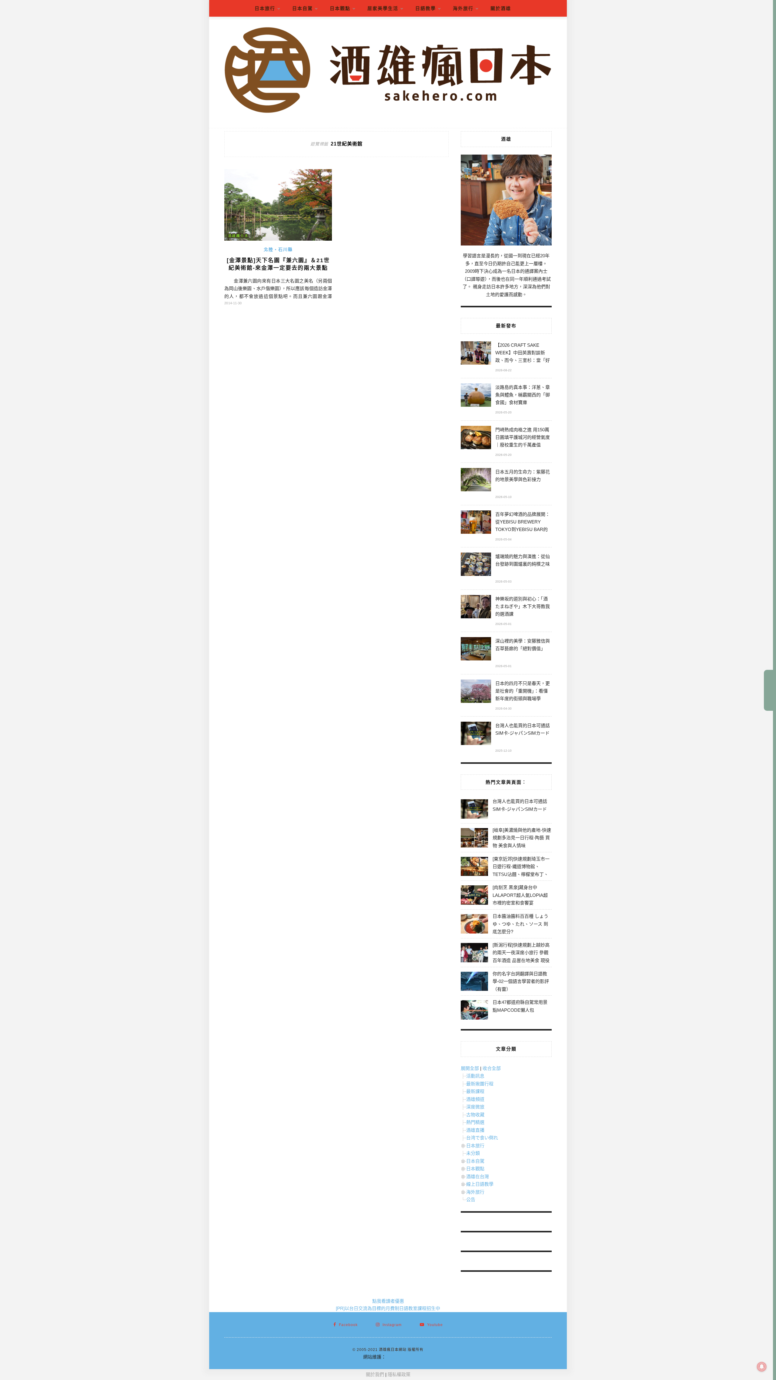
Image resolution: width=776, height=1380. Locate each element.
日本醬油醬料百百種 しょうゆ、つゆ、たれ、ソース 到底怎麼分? (520, 924)
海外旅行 (463, 8)
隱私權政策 (399, 1374)
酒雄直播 (475, 1130)
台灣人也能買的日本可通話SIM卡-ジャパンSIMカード (522, 729)
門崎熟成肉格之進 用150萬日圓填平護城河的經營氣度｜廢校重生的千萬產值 (522, 437)
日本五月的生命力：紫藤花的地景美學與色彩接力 (522, 475)
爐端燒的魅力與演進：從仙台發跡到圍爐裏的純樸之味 (522, 560)
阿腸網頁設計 (399, 1356)
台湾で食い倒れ (482, 1137)
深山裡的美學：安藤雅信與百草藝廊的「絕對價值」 (522, 644)
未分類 (473, 1153)
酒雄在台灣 (477, 1176)
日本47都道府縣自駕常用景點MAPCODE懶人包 (520, 1006)
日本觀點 (340, 8)
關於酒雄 (500, 8)
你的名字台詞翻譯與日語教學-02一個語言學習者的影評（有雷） (521, 981)
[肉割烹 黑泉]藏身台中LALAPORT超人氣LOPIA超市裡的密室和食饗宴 (520, 895)
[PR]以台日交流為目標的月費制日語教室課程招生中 (388, 1308)
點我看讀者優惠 (388, 1301)
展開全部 (470, 1068)
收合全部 (492, 1068)
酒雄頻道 (475, 1099)
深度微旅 (475, 1106)
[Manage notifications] (762, 1367)
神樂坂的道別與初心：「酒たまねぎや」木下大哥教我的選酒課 (522, 606)
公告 (470, 1199)
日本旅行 (265, 8)
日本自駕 (302, 8)
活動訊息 (475, 1075)
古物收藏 (475, 1114)
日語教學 (425, 8)
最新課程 (475, 1091)
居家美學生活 (382, 8)
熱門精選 (475, 1122)
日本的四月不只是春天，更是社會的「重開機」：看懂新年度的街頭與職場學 (522, 691)
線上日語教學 (479, 1184)
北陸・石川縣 (278, 249)
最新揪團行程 (479, 1083)
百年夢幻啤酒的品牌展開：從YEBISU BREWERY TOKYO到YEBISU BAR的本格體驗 (522, 523)
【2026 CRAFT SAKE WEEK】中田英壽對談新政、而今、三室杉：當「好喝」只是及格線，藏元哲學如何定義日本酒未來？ (522, 353)
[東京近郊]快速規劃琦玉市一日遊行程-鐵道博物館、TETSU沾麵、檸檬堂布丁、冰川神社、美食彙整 (521, 870)
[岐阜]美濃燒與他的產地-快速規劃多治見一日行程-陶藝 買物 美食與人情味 (522, 837)
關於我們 (375, 1374)
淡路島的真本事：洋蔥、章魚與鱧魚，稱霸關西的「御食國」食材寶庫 (522, 395)
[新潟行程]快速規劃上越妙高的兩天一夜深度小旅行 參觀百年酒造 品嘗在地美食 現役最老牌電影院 (521, 956)
